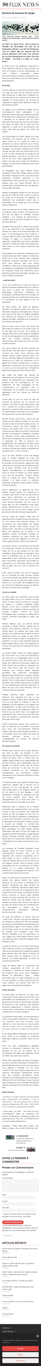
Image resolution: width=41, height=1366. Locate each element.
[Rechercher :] (20, 1236)
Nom (4, 1195)
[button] (38, 1336)
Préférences (20, 1361)
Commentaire (7, 1178)
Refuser (20, 1355)
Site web (5, 1208)
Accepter (20, 1348)
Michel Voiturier (21, 17)
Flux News (7, 1331)
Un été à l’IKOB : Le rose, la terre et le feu (18, 1302)
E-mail (4, 1201)
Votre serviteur (7, 1314)
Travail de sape (7, 1295)
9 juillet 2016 (8, 17)
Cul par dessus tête (9, 1257)
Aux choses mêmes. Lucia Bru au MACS (17, 1281)
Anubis (4, 1308)
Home (5, 1328)
